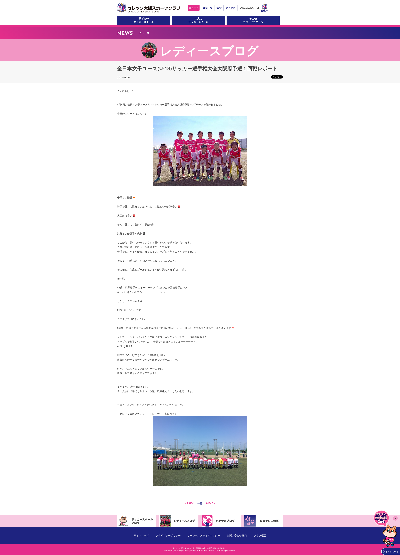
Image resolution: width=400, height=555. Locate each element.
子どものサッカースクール (144, 20)
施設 (219, 8)
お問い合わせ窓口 (237, 535)
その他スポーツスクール (253, 20)
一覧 (199, 503)
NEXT (209, 503)
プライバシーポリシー (168, 535)
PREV (190, 503)
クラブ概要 (260, 535)
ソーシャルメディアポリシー (204, 535)
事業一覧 (208, 8)
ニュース (194, 8)
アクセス (230, 8)
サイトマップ (141, 535)
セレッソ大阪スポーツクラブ (149, 8)
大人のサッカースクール (198, 20)
